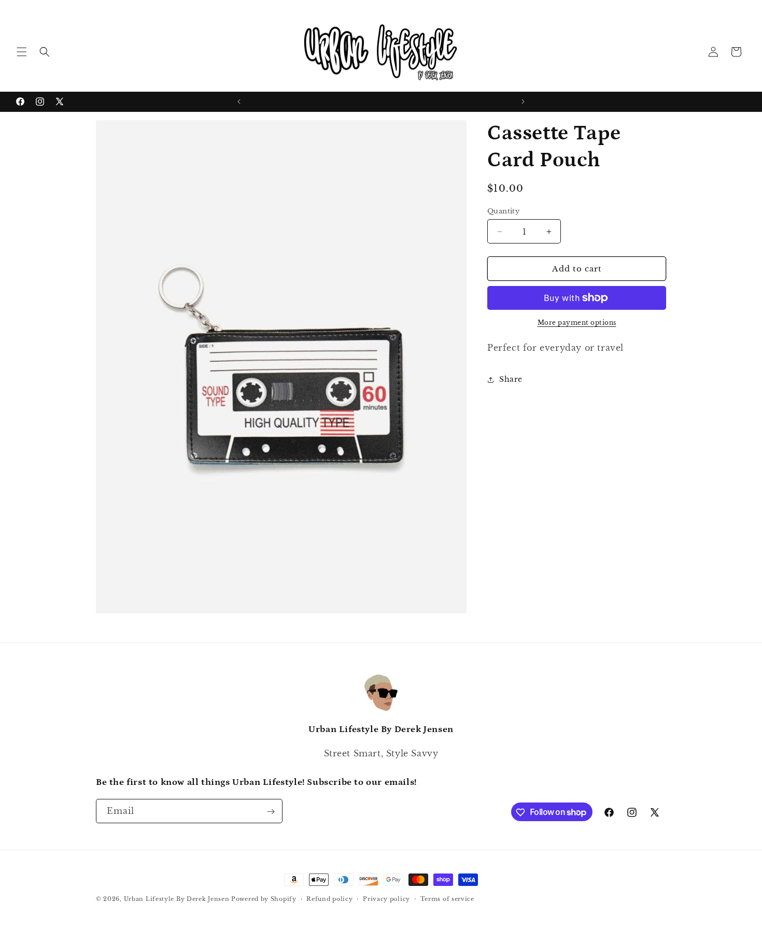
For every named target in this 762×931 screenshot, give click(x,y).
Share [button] (511, 379)
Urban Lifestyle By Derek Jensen (177, 899)
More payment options (577, 322)
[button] (21, 51)
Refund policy (329, 898)
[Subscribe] (270, 811)
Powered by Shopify (264, 899)
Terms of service (447, 898)
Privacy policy (386, 898)
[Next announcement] (523, 101)
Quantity (503, 211)
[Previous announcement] (239, 101)
